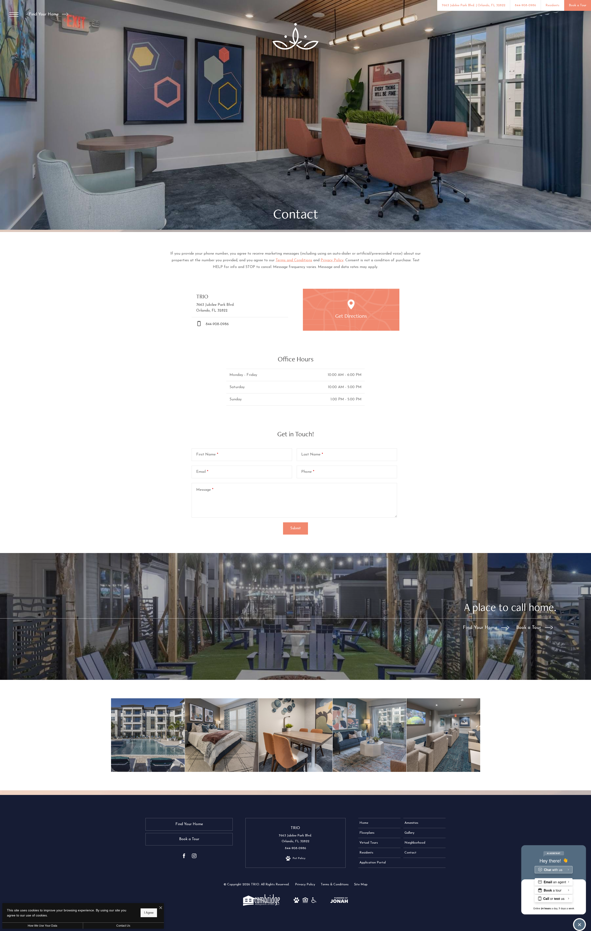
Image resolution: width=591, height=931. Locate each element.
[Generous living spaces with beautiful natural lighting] (369, 735)
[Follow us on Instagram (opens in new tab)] (194, 857)
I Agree (149, 912)
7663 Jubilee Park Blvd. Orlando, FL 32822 (295, 838)
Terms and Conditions (294, 260)
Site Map (361, 884)
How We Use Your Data (42, 925)
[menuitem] (379, 823)
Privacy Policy (332, 260)
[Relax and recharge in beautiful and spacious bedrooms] (222, 735)
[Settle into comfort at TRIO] (295, 735)
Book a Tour (529, 627)
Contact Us (123, 925)
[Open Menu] (13, 14)
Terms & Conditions (335, 884)
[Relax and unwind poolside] (148, 735)
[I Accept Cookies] (160, 908)
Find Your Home (44, 14)
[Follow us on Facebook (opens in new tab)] (184, 857)
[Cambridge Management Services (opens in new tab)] (261, 905)
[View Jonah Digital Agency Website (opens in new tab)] (339, 901)
